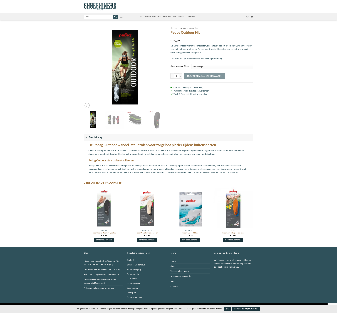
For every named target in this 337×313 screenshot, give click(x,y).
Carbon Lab (132, 278)
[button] (121, 17)
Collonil (130, 260)
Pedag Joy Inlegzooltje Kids (233, 233)
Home (172, 28)
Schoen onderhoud (150, 17)
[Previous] (88, 67)
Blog (172, 281)
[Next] (161, 67)
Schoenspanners (134, 297)
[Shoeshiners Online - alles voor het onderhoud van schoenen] (100, 7)
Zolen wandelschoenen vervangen (99, 288)
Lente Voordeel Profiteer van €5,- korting (102, 269)
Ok (227, 309)
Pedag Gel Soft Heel (190, 233)
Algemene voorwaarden (181, 276)
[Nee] (333, 310)
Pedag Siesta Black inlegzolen (104, 233)
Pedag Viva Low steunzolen (147, 233)
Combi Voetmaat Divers (179, 66)
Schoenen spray (134, 269)
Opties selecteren (104, 240)
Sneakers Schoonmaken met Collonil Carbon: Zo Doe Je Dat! (100, 281)
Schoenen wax (133, 283)
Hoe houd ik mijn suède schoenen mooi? (102, 274)
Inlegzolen (182, 28)
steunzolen (193, 28)
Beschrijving (95, 137)
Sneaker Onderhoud (136, 264)
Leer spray (131, 292)
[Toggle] (86, 137)
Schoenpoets (133, 274)
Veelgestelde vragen (179, 271)
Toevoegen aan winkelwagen (204, 76)
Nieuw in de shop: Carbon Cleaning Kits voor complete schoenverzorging (101, 262)
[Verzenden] (115, 17)
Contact (192, 17)
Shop (172, 266)
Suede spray (132, 288)
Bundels (167, 17)
